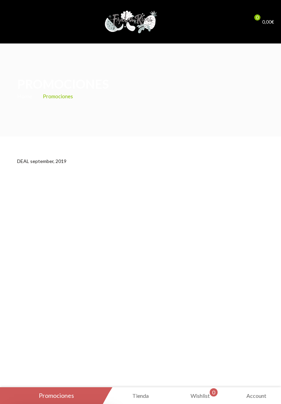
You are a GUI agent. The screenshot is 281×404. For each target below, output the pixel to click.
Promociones (56, 395)
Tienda (140, 395)
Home (24, 96)
